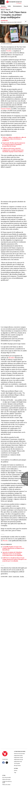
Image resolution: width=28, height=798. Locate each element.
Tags (15, 772)
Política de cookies (6, 784)
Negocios (8, 9)
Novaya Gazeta (17, 765)
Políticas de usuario (6, 779)
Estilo (9, 6)
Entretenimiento (17, 6)
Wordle (8, 51)
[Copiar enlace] (25, 21)
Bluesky (5, 540)
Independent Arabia (18, 755)
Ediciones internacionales (19, 753)
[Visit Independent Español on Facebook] (3, 762)
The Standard (17, 763)
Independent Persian (18, 759)
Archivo (15, 770)
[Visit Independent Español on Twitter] (7, 762)
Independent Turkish (18, 757)
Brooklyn (12, 357)
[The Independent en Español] (14, 2)
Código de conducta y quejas (7, 782)
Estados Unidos (6, 109)
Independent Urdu (18, 761)
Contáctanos (5, 759)
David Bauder (4, 20)
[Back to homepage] (8, 753)
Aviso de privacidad (6, 777)
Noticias (3, 6)
